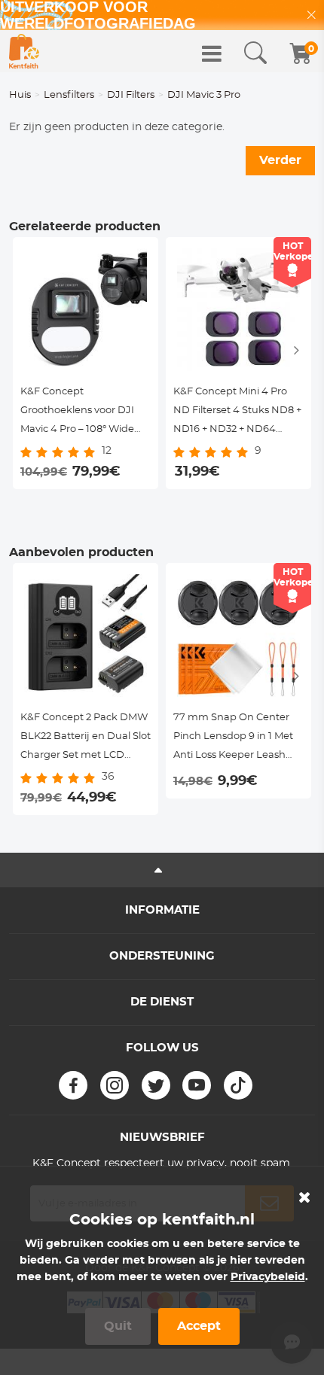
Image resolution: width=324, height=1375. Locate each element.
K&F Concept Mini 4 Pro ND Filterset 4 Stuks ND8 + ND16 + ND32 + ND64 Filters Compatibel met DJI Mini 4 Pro (238, 413)
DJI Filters (130, 95)
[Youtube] (196, 1085)
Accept (199, 1326)
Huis (20, 95)
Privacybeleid (268, 1277)
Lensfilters (69, 95)
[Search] (255, 53)
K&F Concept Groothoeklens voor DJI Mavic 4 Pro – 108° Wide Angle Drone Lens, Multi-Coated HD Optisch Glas (80, 413)
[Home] (24, 51)
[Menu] (212, 53)
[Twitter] (156, 1085)
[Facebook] (73, 1085)
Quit (118, 1326)
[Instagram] (114, 1085)
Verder (280, 160)
